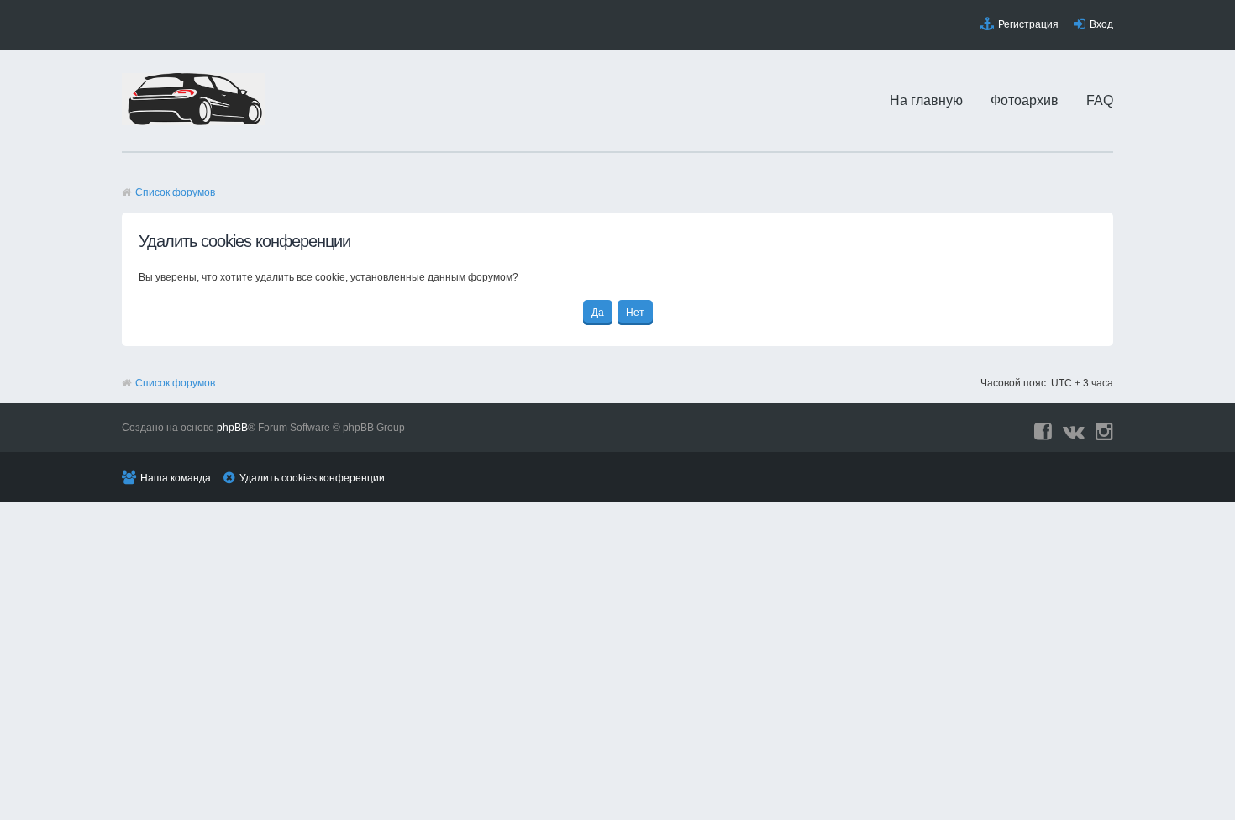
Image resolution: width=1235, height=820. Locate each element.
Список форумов (175, 192)
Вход (1101, 24)
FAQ (1099, 100)
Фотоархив (1025, 100)
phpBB (232, 428)
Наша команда (175, 478)
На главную (926, 100)
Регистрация (1028, 24)
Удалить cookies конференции (312, 478)
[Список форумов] (193, 122)
